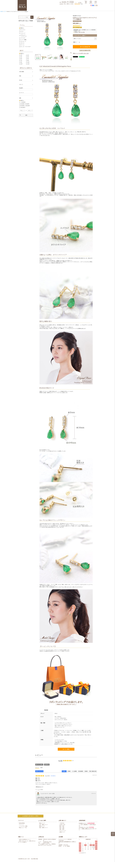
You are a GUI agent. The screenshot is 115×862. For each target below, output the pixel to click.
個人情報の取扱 (34, 858)
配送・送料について (87, 828)
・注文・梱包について (43, 824)
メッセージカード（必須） (79, 35)
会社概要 (61, 836)
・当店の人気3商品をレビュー (24, 839)
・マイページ (21, 824)
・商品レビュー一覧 (22, 827)
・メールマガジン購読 (22, 826)
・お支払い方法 (62, 824)
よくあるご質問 (42, 820)
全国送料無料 (82, 820)
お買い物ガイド (62, 820)
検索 (31, 17)
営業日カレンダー (83, 836)
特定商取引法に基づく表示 (24, 858)
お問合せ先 (41, 836)
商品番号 (21, 88)
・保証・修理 (61, 829)
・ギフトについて (62, 830)
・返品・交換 (61, 827)
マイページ (21, 820)
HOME (1, 11)
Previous (36, 33)
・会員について (62, 832)
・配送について (41, 826)
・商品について (41, 823)
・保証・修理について (43, 827)
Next (70, 33)
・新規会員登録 (21, 823)
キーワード (21, 92)
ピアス (5, 11)
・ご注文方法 (61, 823)
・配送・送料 (61, 826)
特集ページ (21, 836)
